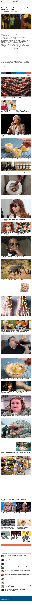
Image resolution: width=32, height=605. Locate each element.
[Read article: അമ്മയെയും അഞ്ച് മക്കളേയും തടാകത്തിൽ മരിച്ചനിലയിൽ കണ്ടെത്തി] (5, 533)
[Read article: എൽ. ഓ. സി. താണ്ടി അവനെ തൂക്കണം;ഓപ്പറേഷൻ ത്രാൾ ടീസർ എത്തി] (2, 556)
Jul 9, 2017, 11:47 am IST (12, 11)
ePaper (7, 3)
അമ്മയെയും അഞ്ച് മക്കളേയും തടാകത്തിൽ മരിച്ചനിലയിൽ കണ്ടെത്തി (5, 537)
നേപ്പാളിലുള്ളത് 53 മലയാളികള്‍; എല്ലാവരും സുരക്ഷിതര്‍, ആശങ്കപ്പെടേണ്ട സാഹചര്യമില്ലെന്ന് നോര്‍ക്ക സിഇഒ (16, 590)
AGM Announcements (19, 597)
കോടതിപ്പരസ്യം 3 (3, 550)
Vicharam (24, 3)
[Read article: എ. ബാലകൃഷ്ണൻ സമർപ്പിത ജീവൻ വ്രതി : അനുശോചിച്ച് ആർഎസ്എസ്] (24, 522)
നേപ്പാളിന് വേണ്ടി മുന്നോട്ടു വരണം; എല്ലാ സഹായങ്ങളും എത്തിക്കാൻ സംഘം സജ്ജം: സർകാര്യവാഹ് (7, 528)
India (14, 3)
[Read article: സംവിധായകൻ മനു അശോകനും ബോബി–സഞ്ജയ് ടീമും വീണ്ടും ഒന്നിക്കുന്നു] (16, 533)
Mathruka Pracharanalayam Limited (5, 598)
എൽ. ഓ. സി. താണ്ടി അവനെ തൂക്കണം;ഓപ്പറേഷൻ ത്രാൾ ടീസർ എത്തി (15, 555)
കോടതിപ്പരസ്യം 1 (3, 546)
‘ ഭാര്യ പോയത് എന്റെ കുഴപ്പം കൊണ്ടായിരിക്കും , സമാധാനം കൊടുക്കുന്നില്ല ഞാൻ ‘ (17, 570)
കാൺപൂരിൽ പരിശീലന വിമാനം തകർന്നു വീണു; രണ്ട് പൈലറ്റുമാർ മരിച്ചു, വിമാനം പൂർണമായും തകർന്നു (17, 567)
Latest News (3, 3)
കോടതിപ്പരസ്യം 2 (3, 548)
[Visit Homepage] (15, 1)
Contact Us (5, 597)
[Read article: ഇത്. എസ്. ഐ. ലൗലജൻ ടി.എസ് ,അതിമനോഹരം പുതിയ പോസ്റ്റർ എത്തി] (2, 564)
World (17, 3)
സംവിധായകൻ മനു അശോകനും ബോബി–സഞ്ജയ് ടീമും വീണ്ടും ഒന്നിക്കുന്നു (14, 538)
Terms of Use (9, 597)
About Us (2, 597)
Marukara (20, 3)
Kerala (11, 3)
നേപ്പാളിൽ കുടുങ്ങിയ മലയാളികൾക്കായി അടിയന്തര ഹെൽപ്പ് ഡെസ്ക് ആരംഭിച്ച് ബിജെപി (17, 560)
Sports (28, 3)
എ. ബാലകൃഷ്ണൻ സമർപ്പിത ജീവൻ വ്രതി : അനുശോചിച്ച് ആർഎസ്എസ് (23, 528)
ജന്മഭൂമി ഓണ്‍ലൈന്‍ (6, 11)
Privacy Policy (14, 597)
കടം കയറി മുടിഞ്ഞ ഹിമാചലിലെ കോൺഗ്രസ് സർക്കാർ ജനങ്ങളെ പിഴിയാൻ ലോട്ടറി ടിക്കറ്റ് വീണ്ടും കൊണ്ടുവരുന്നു (18, 586)
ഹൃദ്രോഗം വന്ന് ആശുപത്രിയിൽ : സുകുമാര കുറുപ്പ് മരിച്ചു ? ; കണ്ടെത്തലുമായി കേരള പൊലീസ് (18, 578)
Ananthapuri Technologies (8, 599)
